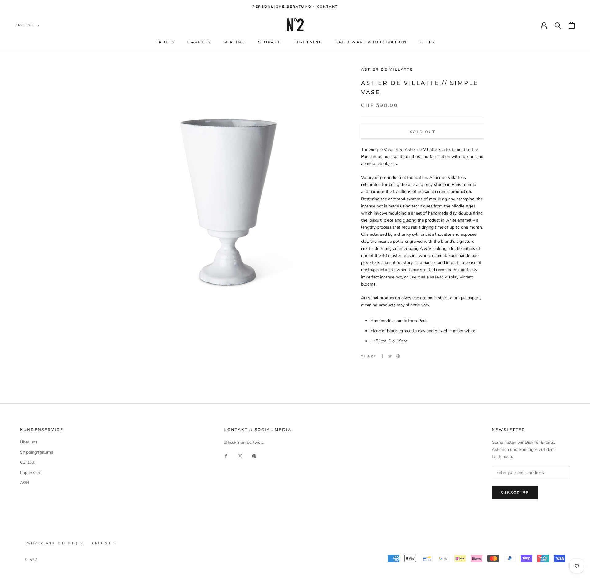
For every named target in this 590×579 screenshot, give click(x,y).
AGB (24, 483)
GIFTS (427, 42)
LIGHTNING (308, 42)
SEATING (234, 42)
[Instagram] (240, 455)
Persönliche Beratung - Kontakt (295, 6)
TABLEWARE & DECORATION (371, 42)
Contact (27, 462)
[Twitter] (390, 356)
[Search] (558, 25)
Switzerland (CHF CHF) (51, 543)
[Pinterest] (398, 356)
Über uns (28, 442)
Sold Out (422, 131)
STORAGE (269, 42)
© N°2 (31, 559)
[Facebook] (382, 356)
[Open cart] (572, 25)
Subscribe (515, 492)
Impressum (30, 472)
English (24, 25)
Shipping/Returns (36, 452)
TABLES (165, 42)
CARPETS (198, 42)
